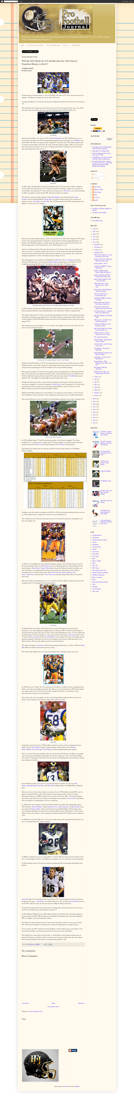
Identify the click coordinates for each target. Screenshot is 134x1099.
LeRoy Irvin (30, 574)
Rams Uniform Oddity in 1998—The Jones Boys (102, 280)
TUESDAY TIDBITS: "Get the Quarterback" (102, 267)
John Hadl (72, 376)
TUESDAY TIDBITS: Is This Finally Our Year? (102, 325)
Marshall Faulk (31, 785)
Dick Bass (58, 260)
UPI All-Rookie (96, 589)
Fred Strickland (50, 637)
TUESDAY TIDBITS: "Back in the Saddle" (103, 299)
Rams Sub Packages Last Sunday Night (103, 316)
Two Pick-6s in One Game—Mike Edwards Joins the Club (103, 307)
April (96, 387)
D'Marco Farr (30, 749)
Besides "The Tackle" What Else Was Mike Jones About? (103, 260)
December (97, 244)
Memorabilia (76, 45)
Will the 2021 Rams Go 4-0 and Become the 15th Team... (103, 255)
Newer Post (25, 1003)
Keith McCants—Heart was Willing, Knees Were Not (101, 372)
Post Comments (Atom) (36, 1011)
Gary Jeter (72, 635)
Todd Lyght (38, 749)
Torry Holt (51, 785)
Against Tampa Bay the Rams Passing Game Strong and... (102, 275)
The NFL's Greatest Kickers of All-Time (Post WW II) (106, 433)
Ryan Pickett (76, 807)
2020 (94, 399)
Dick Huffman (56, 197)
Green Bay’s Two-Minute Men (100, 151)
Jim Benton (76, 140)
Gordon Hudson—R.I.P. (100, 263)
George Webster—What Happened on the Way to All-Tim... (103, 363)
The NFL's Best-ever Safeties (106, 501)
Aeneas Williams (37, 807)
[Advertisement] (101, 85)
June (95, 382)
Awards (94, 549)
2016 (94, 409)
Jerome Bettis (35, 747)
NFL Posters (95, 568)
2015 (94, 412)
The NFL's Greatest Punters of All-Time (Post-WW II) (106, 443)
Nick (95, 195)
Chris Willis (95, 554)
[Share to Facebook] (50, 944)
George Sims (48, 199)
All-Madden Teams (105, 481)
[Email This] (44, 944)
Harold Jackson (57, 384)
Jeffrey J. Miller (98, 189)
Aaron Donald (74, 901)
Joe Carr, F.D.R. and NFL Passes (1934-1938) (103, 345)
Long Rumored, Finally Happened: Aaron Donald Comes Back (102, 147)
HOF (93, 559)
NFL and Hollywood (53, 45)
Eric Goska (97, 187)
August (96, 377)
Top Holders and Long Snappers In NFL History (105, 512)
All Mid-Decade (96, 535)
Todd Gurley (40, 901)
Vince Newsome (50, 574)
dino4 (65, 1086)
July (95, 379)
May (95, 385)
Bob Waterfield (57, 138)
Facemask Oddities (105, 471)
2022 (94, 239)
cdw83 (96, 200)
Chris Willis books (97, 220)
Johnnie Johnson (67, 572)
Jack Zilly (46, 201)
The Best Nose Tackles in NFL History (104, 462)
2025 (94, 231)
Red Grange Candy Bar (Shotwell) (100, 368)
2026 (94, 229)
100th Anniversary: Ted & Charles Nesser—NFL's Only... (101, 285)
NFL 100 (94, 565)
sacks (93, 584)
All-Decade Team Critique (99, 540)
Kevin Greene (34, 637)
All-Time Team (96, 547)
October (96, 250)
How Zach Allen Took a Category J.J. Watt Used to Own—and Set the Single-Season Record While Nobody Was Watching (102, 163)
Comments (96, 178)
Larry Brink (36, 201)
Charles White (45, 568)
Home (22, 45)
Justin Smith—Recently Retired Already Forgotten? (102, 290)
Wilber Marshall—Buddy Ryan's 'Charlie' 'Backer (103, 340)
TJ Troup (96, 197)
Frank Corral (39, 444)
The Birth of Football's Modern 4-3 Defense (102, 209)
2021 (94, 242)
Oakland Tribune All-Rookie (100, 572)
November (97, 247)
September (97, 252)
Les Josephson (69, 260)
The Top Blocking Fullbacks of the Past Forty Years (106, 521)
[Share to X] (48, 944)
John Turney (97, 192)
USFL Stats (95, 591)
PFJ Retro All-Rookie (98, 575)
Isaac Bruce (40, 785)
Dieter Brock (36, 568)
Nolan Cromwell (56, 572)
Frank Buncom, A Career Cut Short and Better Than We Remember (102, 158)
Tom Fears (67, 191)
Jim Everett (40, 645)
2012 (94, 420)
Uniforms (95, 586)
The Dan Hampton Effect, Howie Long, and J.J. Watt (101, 154)
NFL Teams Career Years (35, 45)
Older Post (81, 1003)
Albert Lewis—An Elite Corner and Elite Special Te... (103, 320)
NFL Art (66, 45)
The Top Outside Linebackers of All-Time (105, 453)
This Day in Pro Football (99, 212)
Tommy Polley (35, 809)
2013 (94, 417)
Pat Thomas (61, 444)
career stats (95, 551)
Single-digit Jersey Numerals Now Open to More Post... (102, 303)
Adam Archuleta (63, 807)
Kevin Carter (71, 798)
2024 (94, 234)
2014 (94, 415)
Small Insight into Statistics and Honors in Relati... (103, 353)
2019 (94, 401)
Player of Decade (97, 577)
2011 (94, 423)
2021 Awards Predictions (101, 337)
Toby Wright (47, 749)
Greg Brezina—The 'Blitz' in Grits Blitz (102, 349)
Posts (94, 174)
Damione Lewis (52, 807)
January (96, 395)
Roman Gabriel (53, 262)
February (97, 393)
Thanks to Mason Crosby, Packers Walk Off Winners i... (103, 271)
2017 (94, 407)
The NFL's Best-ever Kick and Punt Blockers (106, 492)
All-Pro (94, 542)
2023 (94, 237)
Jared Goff (25, 899)
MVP (93, 563)
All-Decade (95, 537)
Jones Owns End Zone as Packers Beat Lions (101, 294)
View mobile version (53, 1006)
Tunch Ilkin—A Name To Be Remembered (102, 358)
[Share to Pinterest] (52, 944)
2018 (94, 404)
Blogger (77, 1086)
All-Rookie (95, 544)
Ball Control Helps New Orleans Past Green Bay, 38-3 (103, 329)
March (96, 390)
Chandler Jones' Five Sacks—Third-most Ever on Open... (102, 333)
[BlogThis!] (46, 944)
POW (93, 579)
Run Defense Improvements (100, 582)
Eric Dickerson (47, 566)
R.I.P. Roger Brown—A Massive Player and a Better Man (103, 312)
